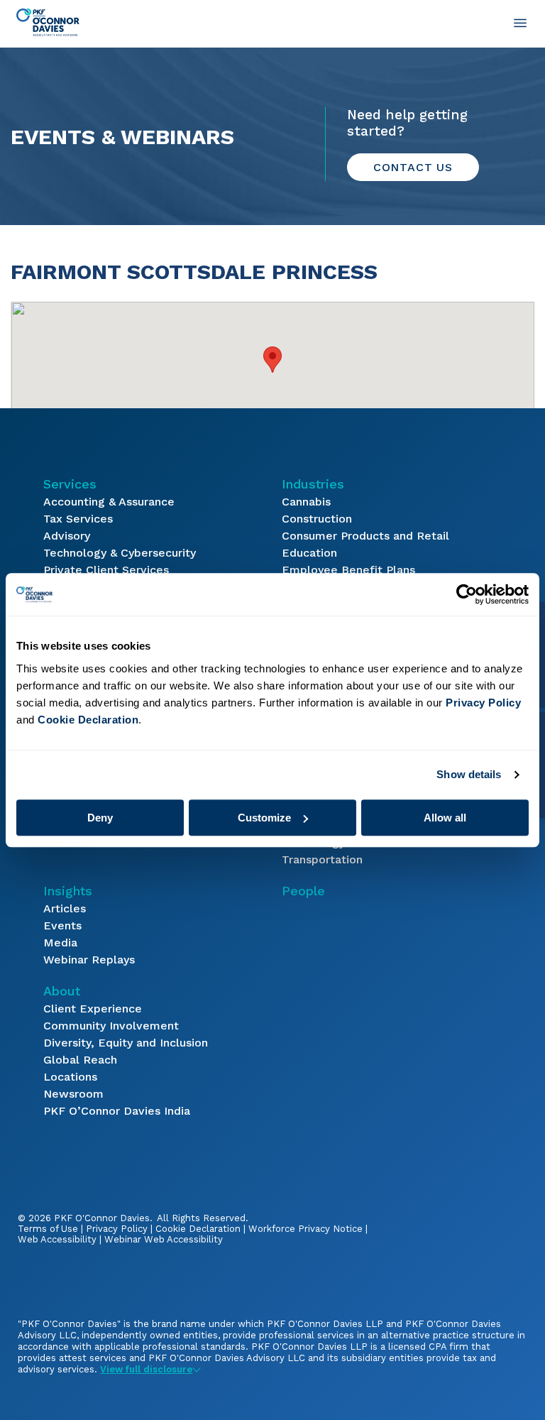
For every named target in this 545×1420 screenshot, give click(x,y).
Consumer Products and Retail (365, 535)
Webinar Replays (89, 959)
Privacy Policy (117, 1228)
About (61, 990)
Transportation (322, 859)
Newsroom (73, 1093)
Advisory (66, 535)
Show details (468, 774)
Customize (264, 818)
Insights (67, 890)
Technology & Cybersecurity (119, 552)
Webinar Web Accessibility (163, 1239)
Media (60, 942)
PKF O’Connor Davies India (116, 1111)
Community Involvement (111, 1025)
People (303, 890)
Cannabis (306, 501)
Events (62, 925)
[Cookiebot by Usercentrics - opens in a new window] (466, 594)
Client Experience (92, 1008)
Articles (64, 908)
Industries (313, 483)
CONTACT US (413, 167)
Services (70, 483)
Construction (317, 518)
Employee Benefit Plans (348, 570)
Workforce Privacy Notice (305, 1228)
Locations (70, 1076)
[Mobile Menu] (520, 22)
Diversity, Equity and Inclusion (125, 1042)
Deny (100, 818)
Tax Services (78, 518)
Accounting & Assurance (109, 501)
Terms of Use (48, 1228)
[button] (272, 359)
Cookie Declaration (198, 1228)
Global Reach (80, 1059)
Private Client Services (106, 570)
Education (309, 552)
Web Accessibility (57, 1239)
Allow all (445, 818)
